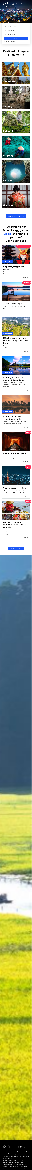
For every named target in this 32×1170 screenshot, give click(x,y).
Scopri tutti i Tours (16, 548)
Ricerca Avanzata (10, 41)
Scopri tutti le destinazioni (16, 216)
